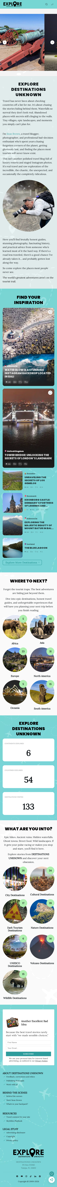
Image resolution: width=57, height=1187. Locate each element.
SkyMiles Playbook (14, 1121)
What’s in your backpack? (17, 1104)
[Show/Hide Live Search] (46, 4)
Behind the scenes (14, 1096)
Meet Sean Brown (14, 1100)
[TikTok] (31, 1176)
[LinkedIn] (35, 1176)
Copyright (10, 1136)
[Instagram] (26, 1176)
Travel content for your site (18, 1117)
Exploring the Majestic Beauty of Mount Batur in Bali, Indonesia (39, 525)
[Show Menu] (52, 4)
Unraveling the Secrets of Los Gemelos (35, 480)
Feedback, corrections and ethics (20, 1077)
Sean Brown (13, 133)
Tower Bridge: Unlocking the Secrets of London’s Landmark (28, 456)
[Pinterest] (40, 1176)
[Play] (50, 312)
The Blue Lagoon (36, 547)
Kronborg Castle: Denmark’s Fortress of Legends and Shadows (39, 502)
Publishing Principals (15, 1080)
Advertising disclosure (15, 1132)
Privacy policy (12, 1140)
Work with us (12, 1084)
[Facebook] (17, 1176)
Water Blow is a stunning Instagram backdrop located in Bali (28, 373)
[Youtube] (22, 1176)
